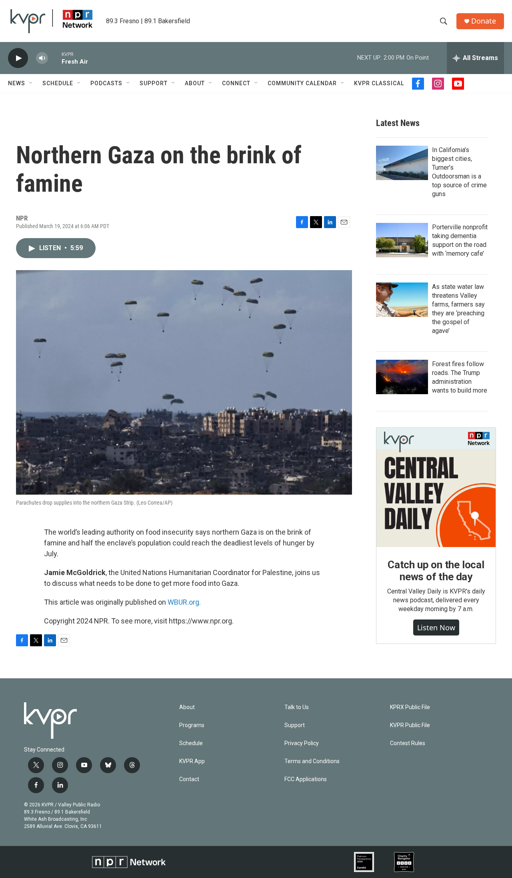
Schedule (57, 83)
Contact (189, 779)
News (16, 83)
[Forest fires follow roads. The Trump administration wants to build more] (402, 377)
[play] (18, 58)
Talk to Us (296, 707)
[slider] (55, 58)
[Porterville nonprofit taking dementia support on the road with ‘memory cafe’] (402, 240)
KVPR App (192, 761)
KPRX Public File (410, 707)
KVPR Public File (410, 725)
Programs (191, 725)
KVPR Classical (379, 83)
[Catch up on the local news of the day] (436, 487)
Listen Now (436, 627)
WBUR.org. (184, 602)
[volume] (42, 58)
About (195, 83)
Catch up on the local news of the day (436, 571)
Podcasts (106, 83)
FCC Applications (305, 779)
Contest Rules (407, 743)
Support (154, 83)
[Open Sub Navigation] (31, 83)
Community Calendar (302, 83)
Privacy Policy (301, 743)
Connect (236, 83)
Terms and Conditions (312, 761)
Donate (483, 21)
